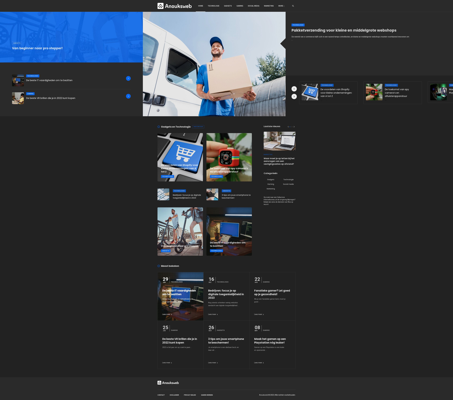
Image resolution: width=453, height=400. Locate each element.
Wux (289, 202)
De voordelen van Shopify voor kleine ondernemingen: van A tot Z (336, 93)
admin (325, 100)
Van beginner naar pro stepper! (37, 48)
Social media (253, 6)
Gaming (240, 6)
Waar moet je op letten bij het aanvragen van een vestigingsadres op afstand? (279, 161)
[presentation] (294, 88)
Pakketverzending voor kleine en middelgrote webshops (344, 30)
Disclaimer (174, 395)
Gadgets (228, 6)
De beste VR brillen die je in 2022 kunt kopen (50, 98)
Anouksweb (263, 395)
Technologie (213, 6)
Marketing (269, 6)
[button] (289, 126)
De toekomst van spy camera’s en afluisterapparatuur (397, 93)
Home (200, 6)
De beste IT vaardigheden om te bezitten (49, 80)
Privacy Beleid (190, 395)
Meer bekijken (198, 127)
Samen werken (207, 395)
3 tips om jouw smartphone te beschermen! (236, 196)
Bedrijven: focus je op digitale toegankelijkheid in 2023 (187, 196)
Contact (161, 395)
